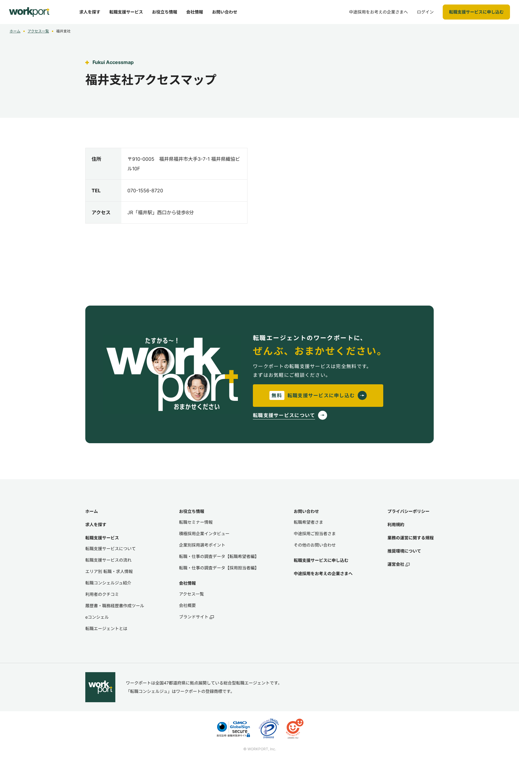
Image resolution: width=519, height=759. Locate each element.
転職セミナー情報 (196, 522)
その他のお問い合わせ (315, 544)
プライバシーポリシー (408, 511)
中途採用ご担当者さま (315, 533)
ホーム (15, 31)
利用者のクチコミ (102, 594)
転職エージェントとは (106, 628)
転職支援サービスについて (110, 548)
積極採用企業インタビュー (204, 533)
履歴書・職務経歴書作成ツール (114, 605)
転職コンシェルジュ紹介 (108, 582)
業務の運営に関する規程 (410, 537)
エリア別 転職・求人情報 (109, 571)
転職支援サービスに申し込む (321, 560)
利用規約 (395, 524)
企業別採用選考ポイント (202, 544)
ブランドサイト (193, 616)
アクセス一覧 (38, 31)
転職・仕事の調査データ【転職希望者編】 (219, 556)
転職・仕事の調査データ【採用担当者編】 (219, 567)
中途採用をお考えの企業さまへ (323, 573)
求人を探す (95, 524)
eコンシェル (97, 617)
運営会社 (395, 564)
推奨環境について (404, 550)
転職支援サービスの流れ (108, 559)
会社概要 (187, 605)
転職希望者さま (308, 522)
